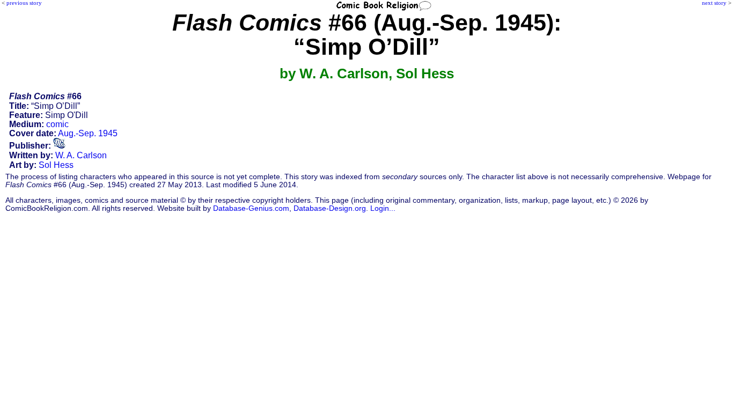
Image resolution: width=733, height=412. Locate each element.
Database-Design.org (330, 208)
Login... (382, 208)
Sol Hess (56, 165)
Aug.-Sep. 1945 (88, 133)
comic (57, 124)
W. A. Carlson (81, 155)
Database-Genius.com (251, 208)
